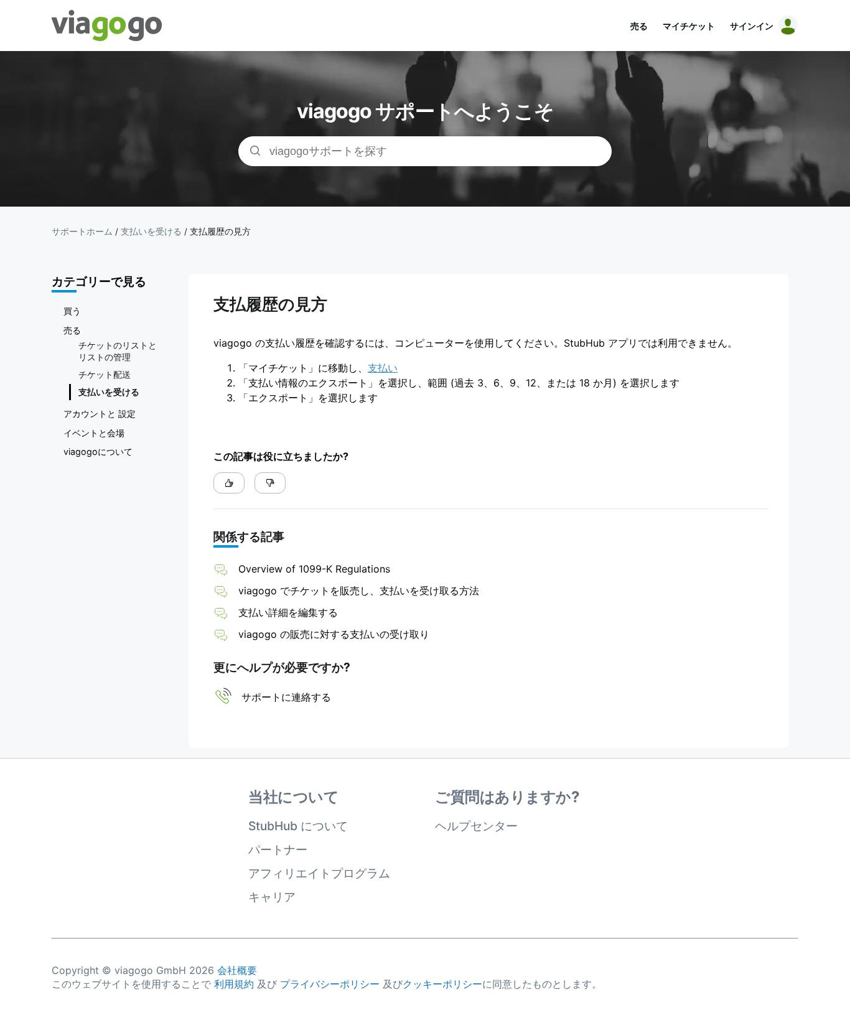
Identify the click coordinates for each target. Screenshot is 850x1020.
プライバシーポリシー (330, 984)
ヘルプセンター (476, 825)
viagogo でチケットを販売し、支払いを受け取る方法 (358, 590)
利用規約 (234, 984)
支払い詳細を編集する (288, 612)
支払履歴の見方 (220, 231)
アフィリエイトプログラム (319, 873)
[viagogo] (107, 25)
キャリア (272, 896)
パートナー (277, 849)
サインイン (751, 26)
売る (639, 26)
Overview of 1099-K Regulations (314, 569)
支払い (383, 368)
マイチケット (689, 26)
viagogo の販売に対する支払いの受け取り (333, 634)
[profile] (785, 25)
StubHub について (298, 825)
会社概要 (237, 970)
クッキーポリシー (442, 984)
